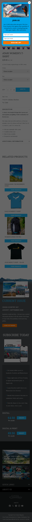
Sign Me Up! (16, 43)
